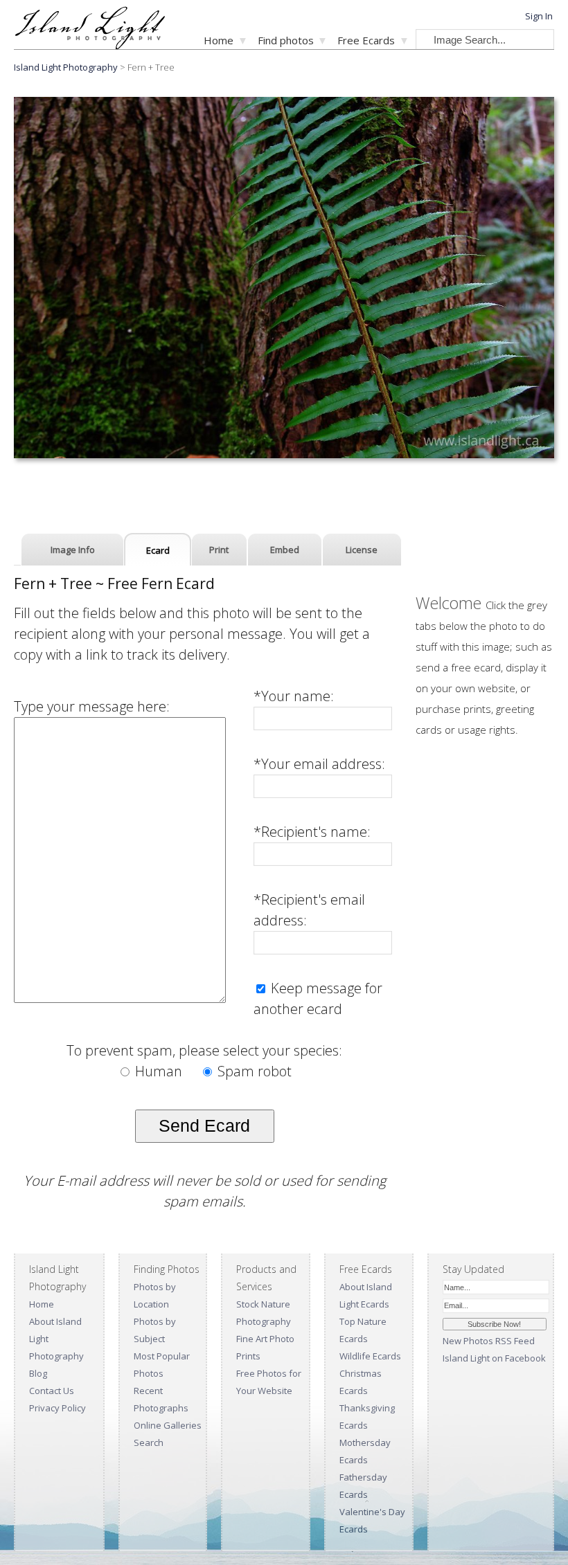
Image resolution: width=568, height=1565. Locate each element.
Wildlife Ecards (370, 1356)
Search (148, 1442)
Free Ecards (366, 40)
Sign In (539, 16)
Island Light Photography (66, 67)
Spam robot (253, 1071)
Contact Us (51, 1390)
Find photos (286, 40)
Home (218, 40)
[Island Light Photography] (90, 45)
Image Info (73, 549)
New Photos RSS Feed (489, 1341)
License (362, 549)
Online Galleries (168, 1425)
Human (159, 1071)
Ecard (158, 550)
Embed (284, 549)
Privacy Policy (57, 1408)
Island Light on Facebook (494, 1358)
